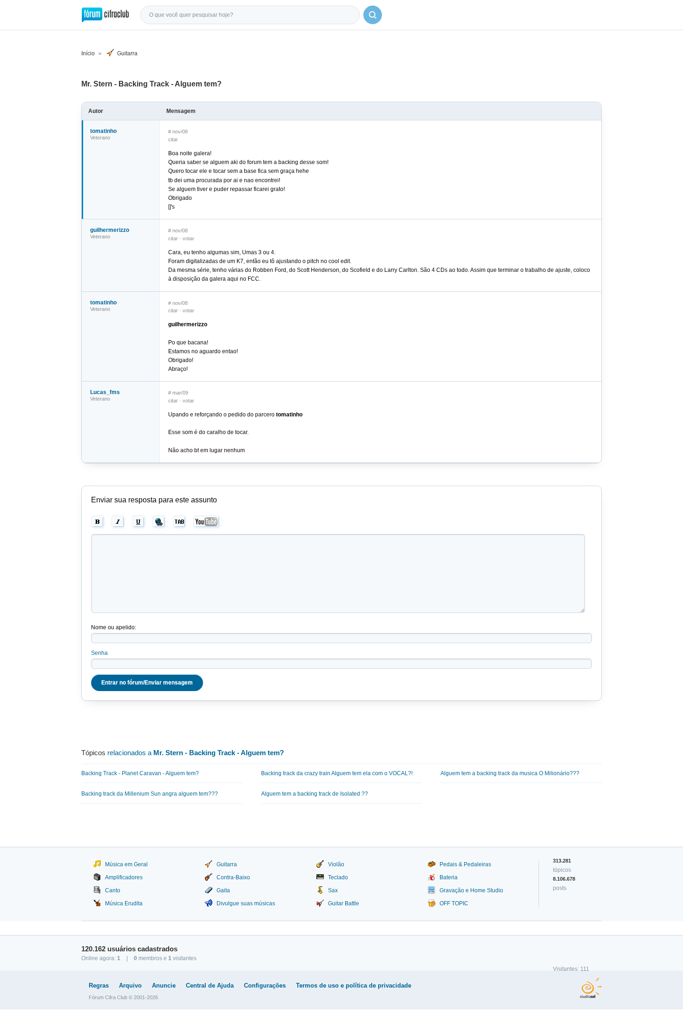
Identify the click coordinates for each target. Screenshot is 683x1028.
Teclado (338, 877)
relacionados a (195, 753)
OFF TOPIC (454, 903)
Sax (333, 890)
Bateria (449, 877)
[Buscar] (372, 15)
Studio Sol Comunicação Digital (591, 988)
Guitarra (127, 53)
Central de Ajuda (210, 985)
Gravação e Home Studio (471, 890)
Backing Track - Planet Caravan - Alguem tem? (140, 773)
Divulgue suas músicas (246, 903)
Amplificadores (124, 877)
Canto (112, 890)
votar (188, 238)
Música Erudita (124, 903)
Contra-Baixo (233, 877)
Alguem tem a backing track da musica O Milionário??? (509, 773)
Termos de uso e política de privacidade (353, 985)
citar (173, 139)
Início (88, 53)
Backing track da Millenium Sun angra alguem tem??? (149, 794)
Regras (99, 985)
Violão (336, 864)
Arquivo (130, 985)
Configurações (265, 985)
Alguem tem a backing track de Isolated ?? (314, 794)
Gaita (223, 890)
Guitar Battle (343, 903)
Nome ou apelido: (113, 627)
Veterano (100, 137)
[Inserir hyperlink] (159, 521)
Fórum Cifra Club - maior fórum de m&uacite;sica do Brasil (105, 14)
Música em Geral (126, 864)
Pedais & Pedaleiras (465, 864)
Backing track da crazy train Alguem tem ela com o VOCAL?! (337, 773)
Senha (99, 653)
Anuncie (164, 985)
